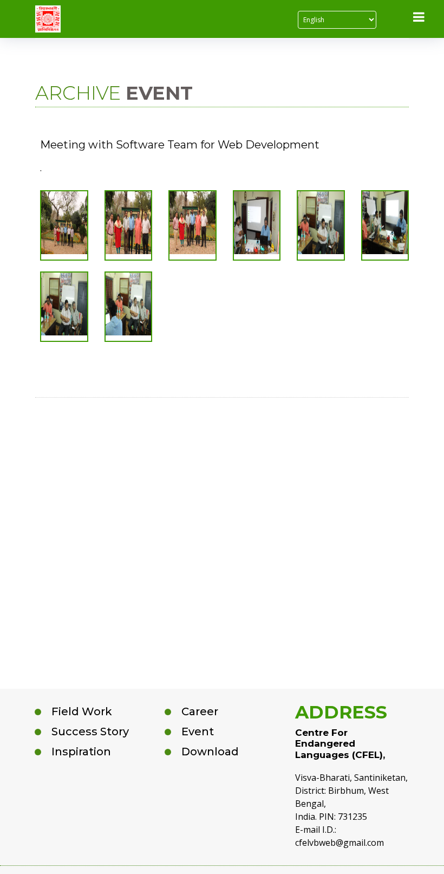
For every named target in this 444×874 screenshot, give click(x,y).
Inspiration (81, 751)
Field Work (81, 711)
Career (199, 711)
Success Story (90, 731)
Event (197, 731)
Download (210, 751)
